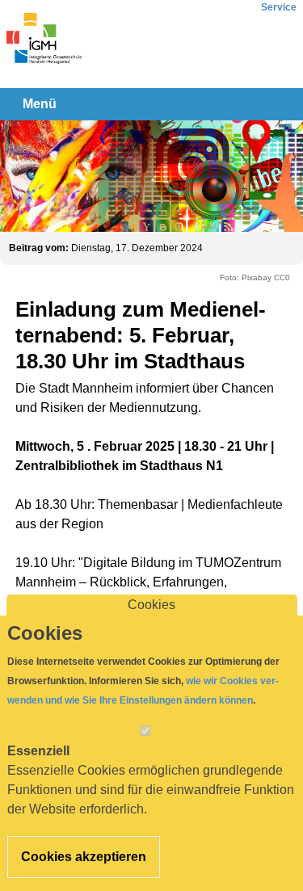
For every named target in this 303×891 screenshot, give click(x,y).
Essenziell (38, 751)
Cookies (151, 605)
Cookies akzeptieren (83, 857)
